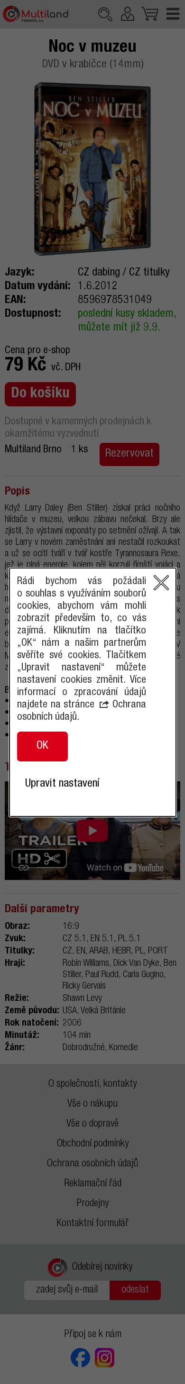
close (161, 582)
